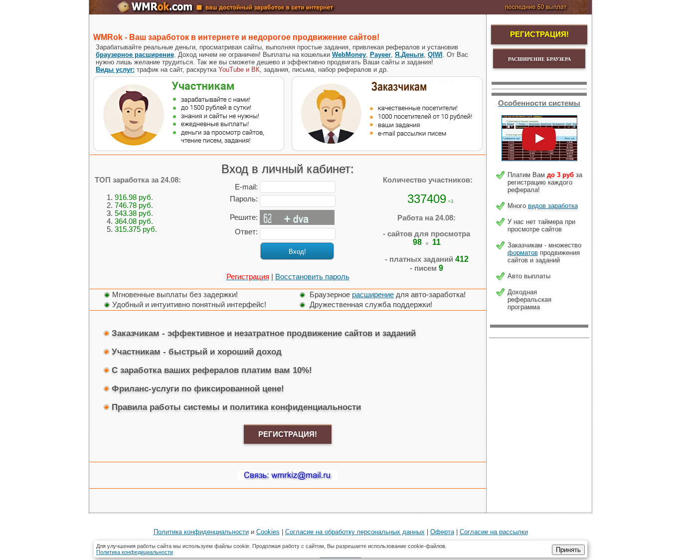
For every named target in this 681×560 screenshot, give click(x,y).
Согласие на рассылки (494, 532)
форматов (523, 252)
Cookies (268, 532)
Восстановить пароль (312, 277)
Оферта (442, 532)
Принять (568, 550)
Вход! (297, 251)
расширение (373, 295)
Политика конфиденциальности (201, 532)
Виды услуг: (115, 69)
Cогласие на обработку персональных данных (355, 532)
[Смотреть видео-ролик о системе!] (539, 159)
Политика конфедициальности (134, 552)
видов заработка (553, 205)
